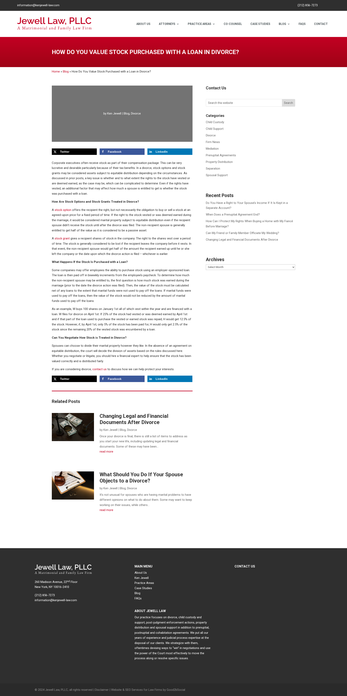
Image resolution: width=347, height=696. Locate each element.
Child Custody (215, 122)
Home (56, 71)
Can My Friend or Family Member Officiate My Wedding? (242, 233)
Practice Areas (199, 24)
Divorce (136, 113)
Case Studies (260, 24)
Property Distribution (219, 162)
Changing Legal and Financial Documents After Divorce (134, 419)
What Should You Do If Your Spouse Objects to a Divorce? (141, 477)
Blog (282, 24)
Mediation (212, 148)
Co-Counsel (233, 24)
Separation (213, 168)
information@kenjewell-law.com (38, 5)
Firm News (213, 142)
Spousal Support (217, 175)
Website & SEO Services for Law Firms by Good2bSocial (148, 690)
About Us (143, 24)
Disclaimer (102, 690)
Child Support (215, 129)
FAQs (302, 24)
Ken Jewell (114, 113)
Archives (215, 259)
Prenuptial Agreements (221, 155)
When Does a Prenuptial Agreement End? (233, 214)
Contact (321, 24)
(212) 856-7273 (308, 5)
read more (106, 451)
